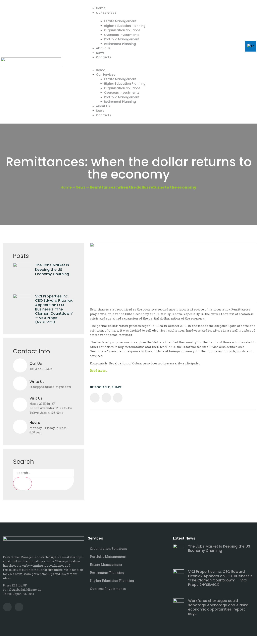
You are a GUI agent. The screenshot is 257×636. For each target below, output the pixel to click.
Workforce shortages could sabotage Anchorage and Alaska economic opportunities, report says (218, 607)
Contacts (103, 57)
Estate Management (120, 21)
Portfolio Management (122, 39)
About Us (103, 48)
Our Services (106, 13)
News (100, 53)
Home (100, 8)
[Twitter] (7, 607)
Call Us (36, 363)
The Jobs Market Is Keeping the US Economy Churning (52, 269)
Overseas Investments (122, 35)
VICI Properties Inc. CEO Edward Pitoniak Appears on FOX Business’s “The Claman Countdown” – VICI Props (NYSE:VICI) (54, 309)
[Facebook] (19, 607)
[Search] (22, 483)
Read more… (98, 370)
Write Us (37, 381)
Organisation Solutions (122, 30)
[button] (171, 62)
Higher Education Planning (125, 26)
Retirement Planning (120, 44)
